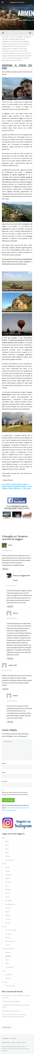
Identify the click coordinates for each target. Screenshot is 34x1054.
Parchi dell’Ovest (10, 941)
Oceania (4, 982)
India (6, 963)
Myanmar (8, 952)
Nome (4, 763)
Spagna (7, 912)
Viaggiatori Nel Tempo (17, 2)
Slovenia (7, 908)
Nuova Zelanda (9, 985)
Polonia (7, 897)
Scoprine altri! (9, 860)
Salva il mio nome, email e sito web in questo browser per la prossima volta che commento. (15, 793)
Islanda (7, 878)
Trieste (7, 856)
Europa (4, 863)
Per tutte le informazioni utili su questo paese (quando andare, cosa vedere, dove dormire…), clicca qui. (17, 486)
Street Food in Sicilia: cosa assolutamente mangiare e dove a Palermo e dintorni (14, 1015)
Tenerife (7, 919)
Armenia (8, 956)
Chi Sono (13, 1038)
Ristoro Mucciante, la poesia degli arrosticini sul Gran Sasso (16, 996)
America (4, 926)
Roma (7, 849)
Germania (8, 882)
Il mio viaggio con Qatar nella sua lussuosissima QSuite (16, 1006)
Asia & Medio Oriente (8, 948)
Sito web (4, 781)
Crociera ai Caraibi (10, 930)
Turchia (7, 923)
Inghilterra (8, 874)
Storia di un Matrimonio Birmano (11, 1001)
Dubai (7, 960)
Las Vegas (8, 934)
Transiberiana (9, 967)
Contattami (5, 1038)
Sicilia (7, 852)
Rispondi (5, 569)
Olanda (7, 893)
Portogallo (8, 900)
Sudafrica (8, 978)
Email (4, 772)
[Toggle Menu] (2, 2)
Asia (24, 1042)
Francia (7, 871)
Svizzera (7, 915)
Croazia (7, 867)
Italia (3, 837)
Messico (7, 937)
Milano (7, 841)
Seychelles (8, 974)
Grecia (7, 886)
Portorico (8, 945)
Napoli (7, 845)
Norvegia (8, 889)
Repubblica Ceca (10, 904)
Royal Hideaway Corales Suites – (11, 1011)
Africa (4, 971)
